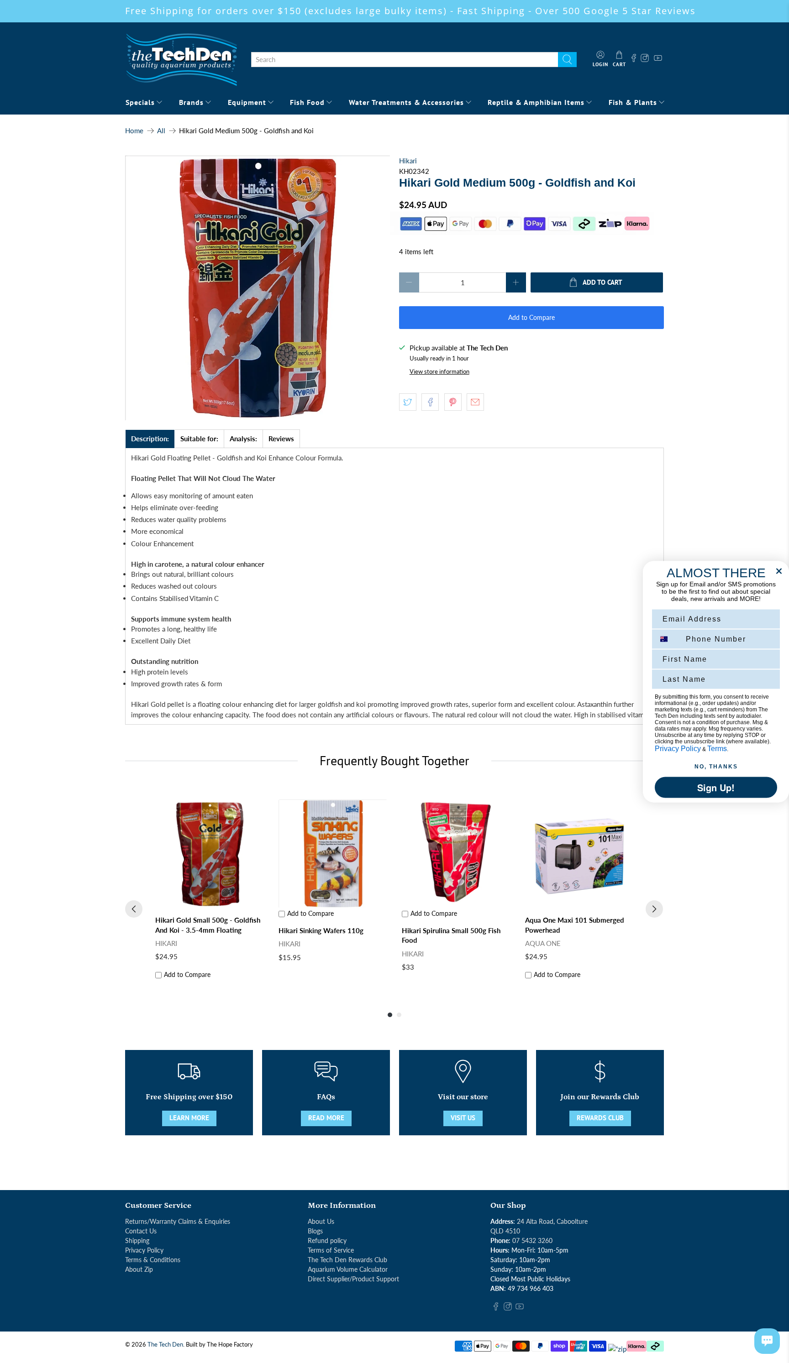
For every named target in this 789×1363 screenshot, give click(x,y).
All (161, 130)
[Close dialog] (778, 570)
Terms (717, 748)
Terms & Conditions (152, 1260)
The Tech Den (165, 1344)
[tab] (150, 438)
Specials (140, 102)
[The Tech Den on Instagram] (646, 59)
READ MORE (326, 1117)
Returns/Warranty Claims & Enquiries (177, 1221)
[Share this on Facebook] (430, 402)
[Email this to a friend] (475, 402)
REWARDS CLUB (600, 1117)
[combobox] (404, 60)
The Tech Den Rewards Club (347, 1260)
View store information (439, 371)
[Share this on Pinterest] (453, 402)
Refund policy (327, 1240)
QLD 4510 (505, 1231)
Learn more (189, 1117)
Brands (191, 102)
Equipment (247, 102)
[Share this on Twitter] (407, 402)
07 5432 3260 (532, 1240)
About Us (321, 1221)
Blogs (315, 1231)
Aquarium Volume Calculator (348, 1269)
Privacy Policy (144, 1250)
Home (134, 130)
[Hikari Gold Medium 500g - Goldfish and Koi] (257, 288)
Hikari (408, 161)
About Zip (139, 1269)
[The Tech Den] (181, 59)
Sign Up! (716, 787)
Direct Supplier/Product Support (353, 1279)
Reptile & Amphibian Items (536, 102)
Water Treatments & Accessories (406, 102)
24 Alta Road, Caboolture (552, 1221)
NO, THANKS (716, 766)
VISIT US (463, 1117)
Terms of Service (331, 1250)
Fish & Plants (633, 102)
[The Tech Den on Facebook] (634, 59)
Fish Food (307, 102)
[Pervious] (133, 909)
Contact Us (141, 1231)
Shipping (137, 1240)
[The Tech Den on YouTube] (658, 59)
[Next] (654, 909)
